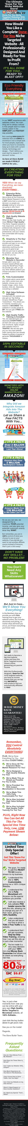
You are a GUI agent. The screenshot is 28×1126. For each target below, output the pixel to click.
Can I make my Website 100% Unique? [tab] (13, 1066)
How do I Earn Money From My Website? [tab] (13, 1056)
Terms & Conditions (18, 1104)
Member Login (8, 1104)
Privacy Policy (18, 1105)
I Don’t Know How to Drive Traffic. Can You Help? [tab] (12, 1077)
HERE (15, 1123)
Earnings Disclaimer (8, 1105)
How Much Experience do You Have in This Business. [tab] (13, 1072)
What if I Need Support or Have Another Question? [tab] (12, 1088)
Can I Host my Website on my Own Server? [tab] (13, 1082)
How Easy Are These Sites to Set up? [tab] (13, 1061)
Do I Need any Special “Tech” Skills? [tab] (13, 1093)
